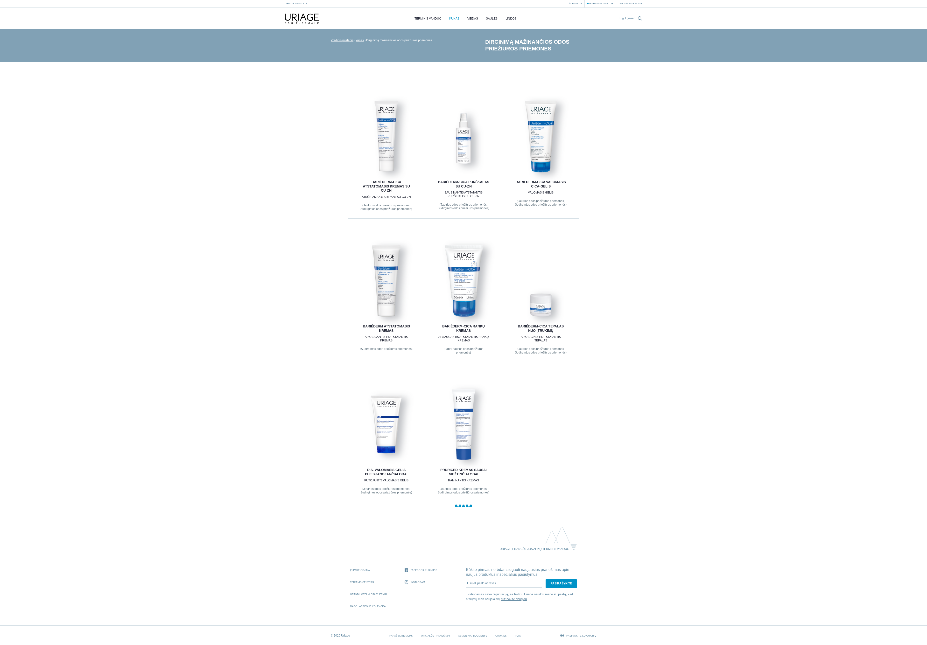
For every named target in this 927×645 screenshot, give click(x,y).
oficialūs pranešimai (435, 635)
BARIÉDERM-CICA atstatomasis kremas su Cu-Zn (386, 186)
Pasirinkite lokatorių (581, 635)
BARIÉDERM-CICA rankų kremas (463, 328)
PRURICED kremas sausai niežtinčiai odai (463, 472)
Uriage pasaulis (296, 3)
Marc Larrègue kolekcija (368, 606)
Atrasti (386, 161)
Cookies (501, 635)
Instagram (418, 582)
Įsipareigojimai (360, 570)
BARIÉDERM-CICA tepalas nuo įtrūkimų (541, 328)
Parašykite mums (630, 3)
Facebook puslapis (424, 570)
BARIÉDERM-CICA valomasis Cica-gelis (541, 184)
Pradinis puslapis (342, 40)
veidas (472, 18)
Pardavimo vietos (601, 3)
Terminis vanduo (427, 18)
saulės (492, 18)
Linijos (511, 18)
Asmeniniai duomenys (472, 635)
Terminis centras (362, 582)
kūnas (454, 18)
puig (518, 635)
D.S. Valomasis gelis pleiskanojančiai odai (386, 472)
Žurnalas (575, 3)
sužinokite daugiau (514, 599)
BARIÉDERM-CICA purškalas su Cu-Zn (463, 184)
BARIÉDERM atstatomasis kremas (386, 328)
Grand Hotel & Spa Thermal (369, 594)
